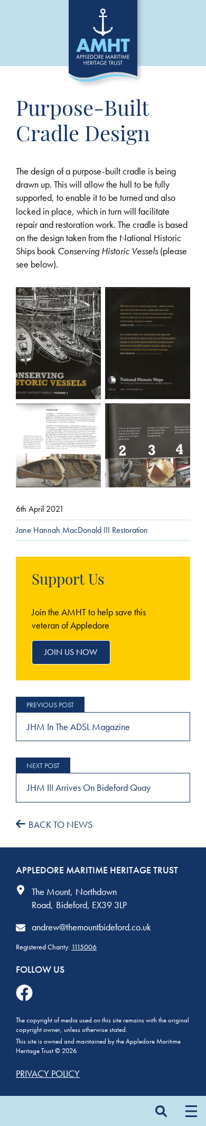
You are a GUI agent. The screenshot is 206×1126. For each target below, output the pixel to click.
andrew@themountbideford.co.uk (91, 927)
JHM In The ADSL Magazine (78, 727)
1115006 (84, 947)
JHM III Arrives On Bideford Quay (89, 787)
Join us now (70, 652)
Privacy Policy (48, 1073)
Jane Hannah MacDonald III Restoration (82, 530)
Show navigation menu (191, 1111)
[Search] (161, 1111)
